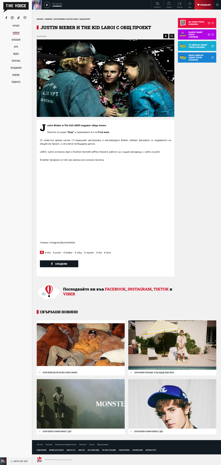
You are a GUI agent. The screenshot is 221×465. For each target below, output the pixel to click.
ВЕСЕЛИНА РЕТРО (151, 450)
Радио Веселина (124, 450)
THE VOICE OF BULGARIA (109, 450)
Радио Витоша (41, 450)
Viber (69, 293)
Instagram (140, 289)
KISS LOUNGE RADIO (93, 450)
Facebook (115, 289)
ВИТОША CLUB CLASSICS (56, 450)
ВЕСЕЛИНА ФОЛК (138, 450)
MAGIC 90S (81, 450)
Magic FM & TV (71, 450)
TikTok (161, 289)
